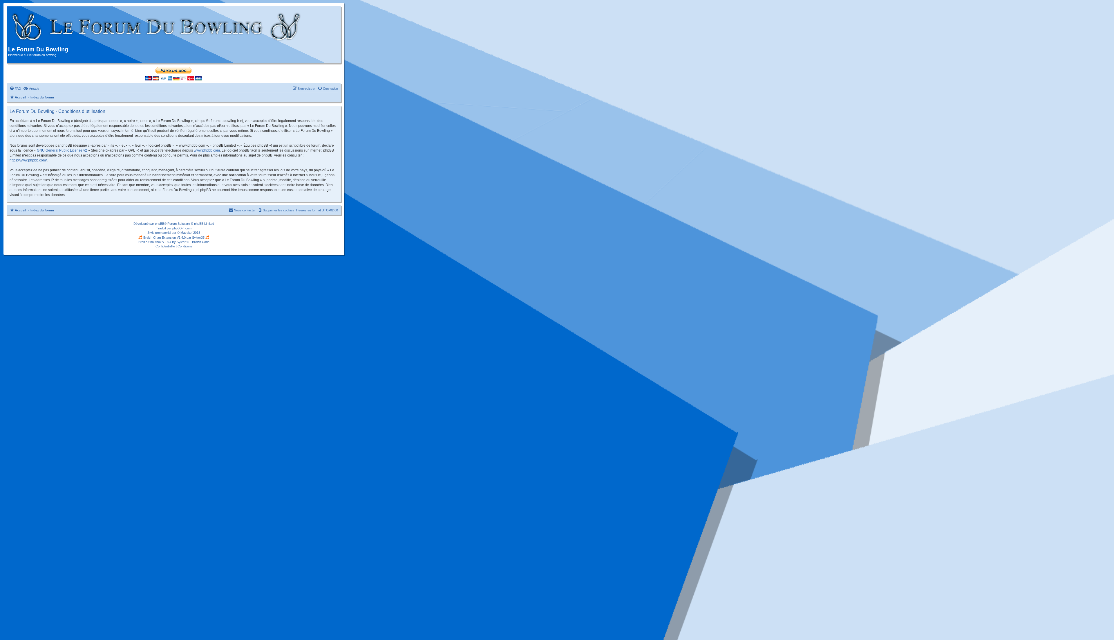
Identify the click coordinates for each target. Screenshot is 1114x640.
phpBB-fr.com (181, 228)
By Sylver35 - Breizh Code (190, 242)
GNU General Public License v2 (62, 150)
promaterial (163, 232)
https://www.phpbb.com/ (28, 160)
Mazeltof (186, 232)
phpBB (159, 223)
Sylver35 (198, 237)
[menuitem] (15, 88)
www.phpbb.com (207, 150)
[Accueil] (156, 27)
